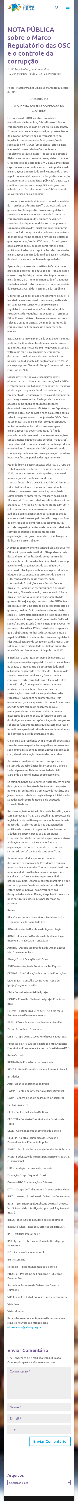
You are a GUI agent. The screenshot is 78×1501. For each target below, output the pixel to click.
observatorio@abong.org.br (24, 1327)
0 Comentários (52, 73)
